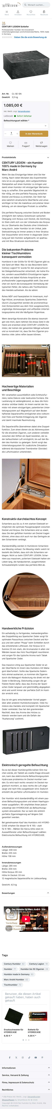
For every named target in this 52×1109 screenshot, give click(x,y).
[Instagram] (22, 1057)
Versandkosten (24, 111)
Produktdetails (9, 157)
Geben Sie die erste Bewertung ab (30, 37)
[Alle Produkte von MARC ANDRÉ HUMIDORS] (3, 23)
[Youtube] (36, 1057)
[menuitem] (14, 964)
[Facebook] (9, 1057)
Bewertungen (8, 893)
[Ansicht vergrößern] (26, 65)
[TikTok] (29, 1057)
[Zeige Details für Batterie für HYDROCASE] (38, 1016)
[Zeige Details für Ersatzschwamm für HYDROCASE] (14, 1016)
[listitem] (26, 65)
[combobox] (36, 5)
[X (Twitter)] (16, 1057)
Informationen (9, 1068)
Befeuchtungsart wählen (16, 120)
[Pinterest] (42, 1057)
